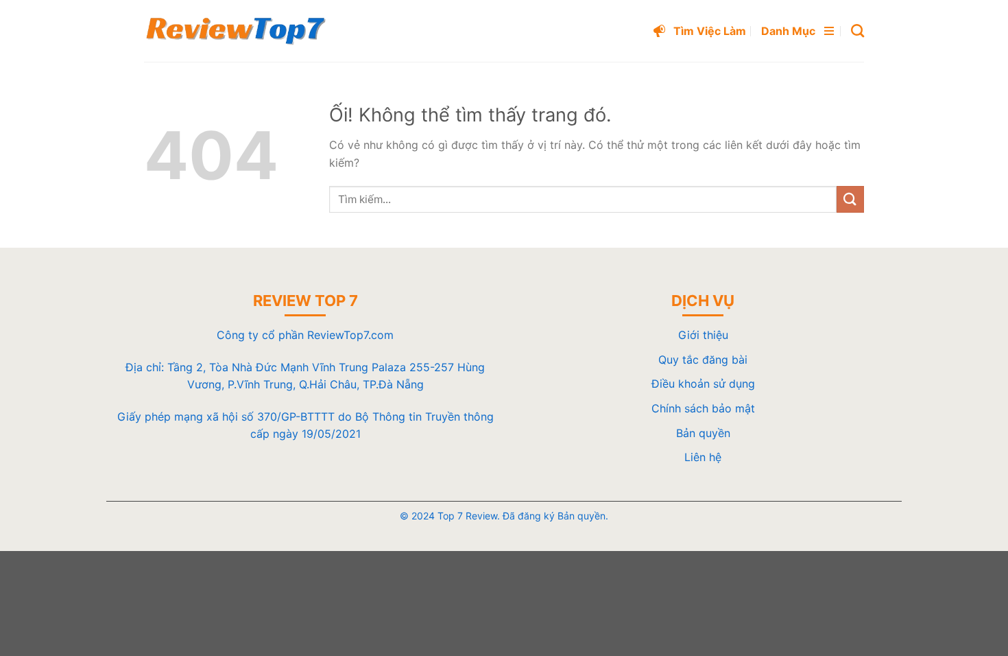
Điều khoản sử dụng (703, 383)
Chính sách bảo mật (703, 408)
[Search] (857, 30)
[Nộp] (850, 199)
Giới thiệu (703, 335)
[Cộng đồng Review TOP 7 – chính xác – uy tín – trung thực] (236, 30)
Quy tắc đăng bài (702, 359)
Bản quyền (703, 433)
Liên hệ (702, 457)
